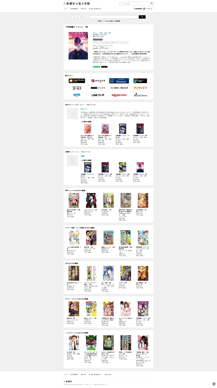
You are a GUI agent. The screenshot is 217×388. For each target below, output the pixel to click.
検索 (151, 3)
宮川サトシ (96, 33)
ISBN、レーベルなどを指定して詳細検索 (109, 21)
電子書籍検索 (74, 8)
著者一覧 (83, 8)
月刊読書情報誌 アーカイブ (143, 8)
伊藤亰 (105, 33)
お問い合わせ (108, 374)
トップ (65, 8)
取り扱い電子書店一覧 (95, 8)
